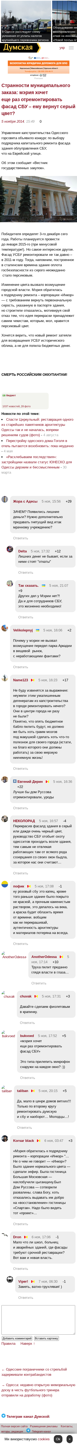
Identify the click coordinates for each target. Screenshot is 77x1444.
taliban (22, 1091)
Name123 (20, 680)
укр (62, 48)
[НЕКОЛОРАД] (4, 821)
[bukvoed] (8, 1036)
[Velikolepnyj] (4, 630)
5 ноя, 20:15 (48, 1091)
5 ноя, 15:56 (51, 501)
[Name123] (4, 680)
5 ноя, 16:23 (47, 680)
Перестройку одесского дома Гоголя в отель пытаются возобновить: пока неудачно (37, 443)
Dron (17, 1237)
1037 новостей (11, 406)
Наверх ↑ (28, 1344)
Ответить (20, 538)
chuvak (25, 996)
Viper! (23, 1282)
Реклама (38, 78)
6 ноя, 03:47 (53, 1141)
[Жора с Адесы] (4, 501)
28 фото (26, 406)
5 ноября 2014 (12, 121)
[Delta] (10, 551)
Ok (58, 1439)
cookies (44, 1439)
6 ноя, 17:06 (41, 1237)
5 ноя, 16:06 (52, 630)
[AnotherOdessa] (13, 957)
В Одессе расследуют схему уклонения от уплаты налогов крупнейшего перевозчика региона (25, 36)
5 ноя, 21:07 (58, 586)
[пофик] (4, 886)
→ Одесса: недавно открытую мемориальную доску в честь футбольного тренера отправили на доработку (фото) (38, 1390)
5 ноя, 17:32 (40, 551)
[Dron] (4, 1237)
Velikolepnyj (23, 630)
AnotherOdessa (44, 957)
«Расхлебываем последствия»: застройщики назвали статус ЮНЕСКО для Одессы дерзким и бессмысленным (36, 462)
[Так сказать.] (10, 585)
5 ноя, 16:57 (48, 821)
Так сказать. (28, 586)
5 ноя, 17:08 (44, 886)
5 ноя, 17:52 (47, 1036)
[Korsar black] (4, 1140)
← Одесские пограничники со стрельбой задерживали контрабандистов (34, 1372)
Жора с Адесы (25, 501)
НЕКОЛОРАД (24, 821)
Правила (8, 1344)
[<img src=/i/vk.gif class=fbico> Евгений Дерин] (4, 781)
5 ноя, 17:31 (51, 996)
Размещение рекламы (43, 1426)
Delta (22, 551)
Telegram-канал (41, 1431)
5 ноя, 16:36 (62, 782)
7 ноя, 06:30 (48, 1282)
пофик (18, 886)
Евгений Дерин (29, 782)
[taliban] (6, 1091)
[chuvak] (8, 996)
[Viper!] (10, 1281)
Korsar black (23, 1141)
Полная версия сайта (14, 1426)
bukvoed (27, 1036)
